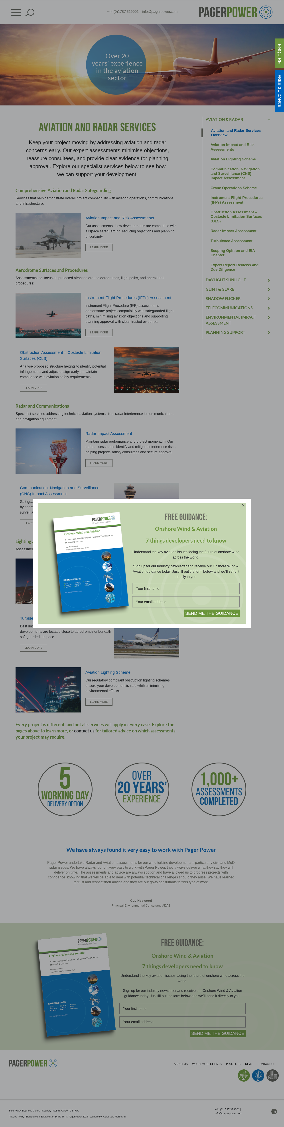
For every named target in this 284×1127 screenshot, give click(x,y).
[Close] (243, 505)
